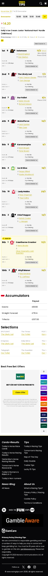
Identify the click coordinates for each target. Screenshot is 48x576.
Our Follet (22, 97)
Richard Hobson (25, 104)
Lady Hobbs (24, 191)
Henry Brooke (23, 246)
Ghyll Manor (24, 270)
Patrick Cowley (25, 218)
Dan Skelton (23, 57)
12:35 (25, 16)
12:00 (18, 16)
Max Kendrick (25, 274)
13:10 (32, 16)
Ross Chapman (26, 195)
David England (24, 54)
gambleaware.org (28, 549)
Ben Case (23, 128)
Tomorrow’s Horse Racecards (10, 466)
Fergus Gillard (24, 171)
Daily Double (29, 461)
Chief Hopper (24, 215)
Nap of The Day (31, 457)
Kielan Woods (24, 101)
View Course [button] (39, 44)
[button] (44, 372)
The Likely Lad (25, 74)
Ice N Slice (22, 168)
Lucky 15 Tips (30, 469)
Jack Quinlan (24, 125)
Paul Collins (24, 198)
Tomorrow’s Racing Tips (33, 451)
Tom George (25, 81)
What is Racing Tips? (33, 488)
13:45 (38, 16)
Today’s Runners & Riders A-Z (10, 473)
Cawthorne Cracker (26, 242)
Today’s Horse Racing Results (11, 454)
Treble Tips (29, 465)
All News (5, 488)
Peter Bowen (24, 151)
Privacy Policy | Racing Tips (34, 493)
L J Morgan (23, 221)
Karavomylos (24, 144)
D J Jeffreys (25, 277)
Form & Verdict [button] (30, 66)
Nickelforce (23, 121)
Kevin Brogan (24, 148)
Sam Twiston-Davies (27, 78)
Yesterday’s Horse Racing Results (10, 460)
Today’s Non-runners (11, 478)
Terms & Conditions (33, 503)
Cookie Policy (30, 499)
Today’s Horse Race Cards (11, 447)
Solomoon (22, 50)
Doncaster (6, 17)
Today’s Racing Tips (33, 446)
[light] (45, 3)
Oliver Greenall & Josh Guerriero (25, 252)
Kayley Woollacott (26, 175)
